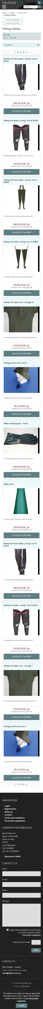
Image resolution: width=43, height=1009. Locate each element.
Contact (8, 815)
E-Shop (12, 13)
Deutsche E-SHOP (13, 856)
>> (27, 52)
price (5, 37)
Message (5, 901)
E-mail (5, 879)
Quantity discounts (13, 23)
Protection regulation (15, 821)
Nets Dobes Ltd (24, 983)
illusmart (26, 986)
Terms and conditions (15, 818)
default (12, 37)
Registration (10, 809)
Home (4, 13)
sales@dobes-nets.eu (11, 973)
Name (5, 868)
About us (9, 812)
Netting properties (12, 20)
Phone (5, 890)
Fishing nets (22, 13)
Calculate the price (21, 111)
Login (7, 806)
